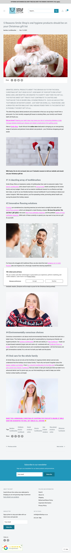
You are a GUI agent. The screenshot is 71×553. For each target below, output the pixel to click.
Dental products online (29, 429)
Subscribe (49, 474)
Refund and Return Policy (46, 500)
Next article (60, 446)
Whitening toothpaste (62, 429)
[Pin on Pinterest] (15, 80)
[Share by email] (22, 80)
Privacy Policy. (31, 276)
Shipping (41, 497)
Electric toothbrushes (38, 429)
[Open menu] (4, 11)
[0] (66, 11)
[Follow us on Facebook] (4, 540)
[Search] (56, 11)
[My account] (62, 11)
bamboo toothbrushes (9, 30)
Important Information (45, 503)
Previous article (12, 446)
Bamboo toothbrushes (13, 429)
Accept (35, 281)
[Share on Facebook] (12, 80)
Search (41, 492)
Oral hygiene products (45, 429)
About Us (41, 495)
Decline (54, 281)
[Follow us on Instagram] (8, 540)
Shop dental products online (53, 429)
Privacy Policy (43, 505)
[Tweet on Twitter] (18, 80)
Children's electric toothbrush (21, 429)
